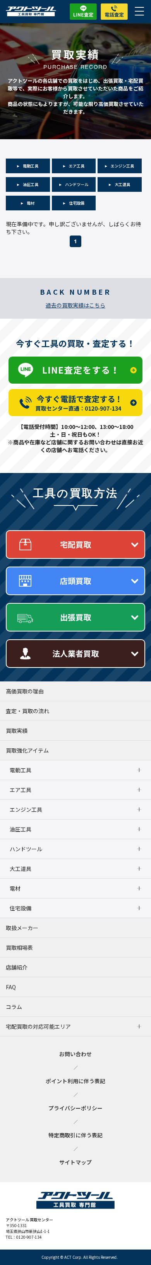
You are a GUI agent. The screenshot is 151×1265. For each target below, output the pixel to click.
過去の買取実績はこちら (75, 305)
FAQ (11, 987)
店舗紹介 (16, 967)
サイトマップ (75, 1162)
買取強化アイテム (27, 750)
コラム (14, 1007)
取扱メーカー (22, 928)
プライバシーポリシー (75, 1108)
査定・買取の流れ (27, 711)
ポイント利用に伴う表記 (75, 1081)
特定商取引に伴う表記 (75, 1135)
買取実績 (16, 730)
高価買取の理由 (25, 691)
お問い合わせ (75, 1054)
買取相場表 (19, 947)
